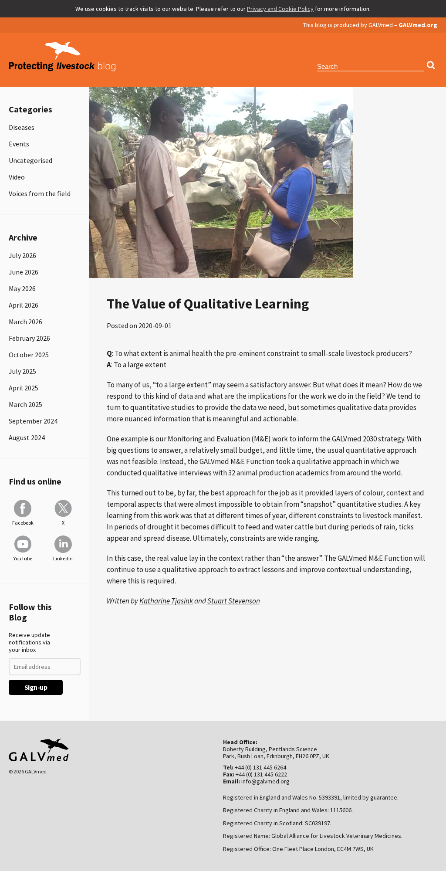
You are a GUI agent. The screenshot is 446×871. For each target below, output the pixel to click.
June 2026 (23, 272)
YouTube (23, 558)
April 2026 (23, 305)
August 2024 (27, 437)
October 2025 (29, 355)
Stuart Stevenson (233, 601)
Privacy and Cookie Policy (280, 9)
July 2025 (22, 371)
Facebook (23, 522)
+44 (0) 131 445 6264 (260, 767)
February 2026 (29, 338)
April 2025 (23, 388)
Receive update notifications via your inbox (29, 642)
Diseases (21, 127)
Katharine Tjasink (166, 601)
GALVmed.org (418, 25)
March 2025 (25, 404)
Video (17, 177)
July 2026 (22, 255)
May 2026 (22, 288)
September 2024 (33, 421)
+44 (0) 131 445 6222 (261, 774)
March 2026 (25, 321)
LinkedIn (63, 558)
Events (19, 144)
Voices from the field (40, 193)
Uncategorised (30, 160)
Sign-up (35, 687)
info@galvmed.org (265, 781)
